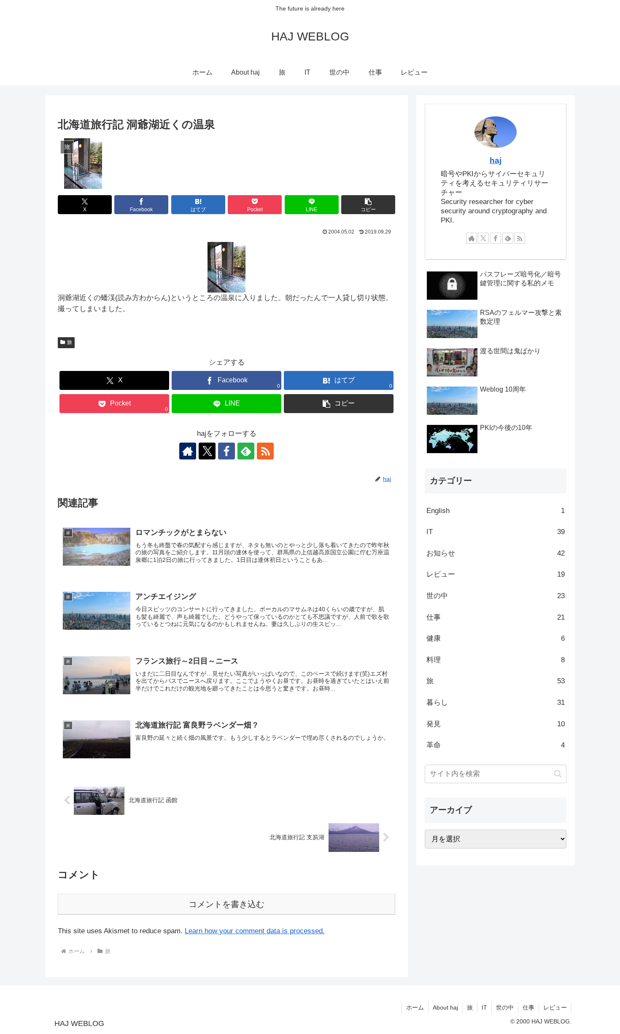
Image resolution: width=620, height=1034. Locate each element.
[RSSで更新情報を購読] (265, 451)
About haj (445, 1007)
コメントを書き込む (226, 904)
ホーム (415, 1007)
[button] (368, 204)
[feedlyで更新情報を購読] (245, 451)
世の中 (505, 1007)
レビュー (555, 1007)
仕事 (528, 1007)
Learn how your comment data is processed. (255, 931)
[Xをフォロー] (207, 451)
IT (484, 1007)
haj (495, 160)
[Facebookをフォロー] (226, 451)
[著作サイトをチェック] (187, 451)
